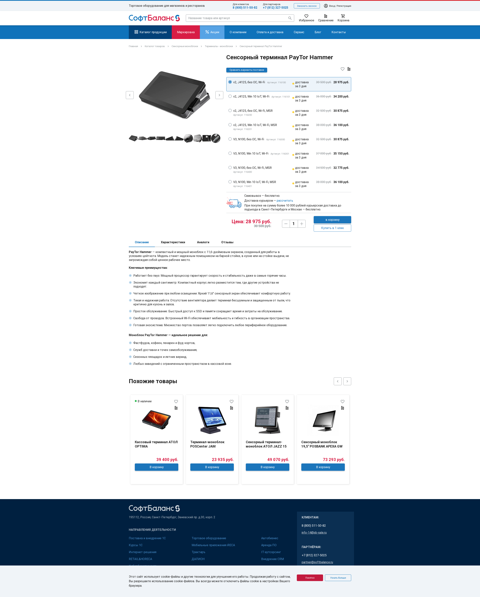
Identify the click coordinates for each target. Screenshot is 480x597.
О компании (238, 32)
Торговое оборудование (209, 538)
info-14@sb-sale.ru (314, 532)
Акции (214, 32)
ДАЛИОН (198, 559)
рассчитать (285, 200)
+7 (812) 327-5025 (275, 7)
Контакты (339, 32)
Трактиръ (198, 552)
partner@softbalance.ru (317, 562)
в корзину (333, 220)
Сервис (299, 32)
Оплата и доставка (270, 32)
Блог (318, 32)
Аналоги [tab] (203, 242)
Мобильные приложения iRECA (213, 545)
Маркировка (186, 32)
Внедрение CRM (272, 559)
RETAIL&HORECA (140, 559)
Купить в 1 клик (332, 228)
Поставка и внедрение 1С (147, 538)
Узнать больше (338, 578)
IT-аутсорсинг (271, 552)
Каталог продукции (153, 32)
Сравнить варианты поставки (247, 69)
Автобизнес (269, 538)
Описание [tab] (142, 242)
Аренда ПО (269, 545)
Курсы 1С (135, 545)
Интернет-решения (142, 552)
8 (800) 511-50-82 (245, 7)
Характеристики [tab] (173, 242)
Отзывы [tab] (227, 242)
